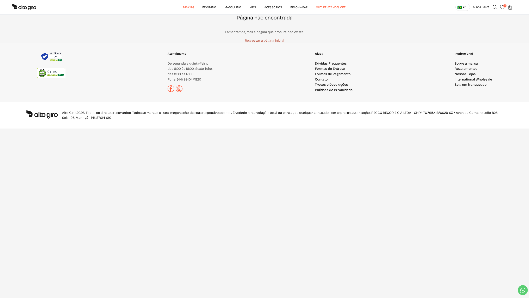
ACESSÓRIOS (273, 7)
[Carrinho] (510, 7)
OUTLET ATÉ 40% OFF (331, 7)
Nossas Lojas (465, 74)
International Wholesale (473, 79)
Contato (321, 79)
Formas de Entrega (330, 69)
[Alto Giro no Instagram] (179, 91)
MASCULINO (232, 7)
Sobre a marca (466, 63)
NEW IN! (188, 7)
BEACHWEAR (299, 7)
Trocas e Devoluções (331, 85)
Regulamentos (466, 69)
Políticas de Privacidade (334, 90)
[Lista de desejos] (502, 7)
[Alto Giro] (24, 7)
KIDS (252, 7)
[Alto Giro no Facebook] (171, 91)
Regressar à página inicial (264, 40)
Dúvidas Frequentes (331, 63)
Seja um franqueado (471, 85)
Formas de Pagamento (333, 74)
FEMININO (209, 7)
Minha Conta (481, 7)
